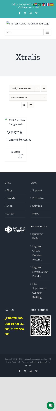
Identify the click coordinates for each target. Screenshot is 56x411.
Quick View (20, 156)
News (35, 213)
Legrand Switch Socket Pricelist (40, 271)
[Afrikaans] (35, 4)
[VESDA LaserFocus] (15, 122)
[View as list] (31, 105)
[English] (44, 4)
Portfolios (38, 198)
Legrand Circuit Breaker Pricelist (37, 252)
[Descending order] (44, 88)
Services (37, 206)
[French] (48, 4)
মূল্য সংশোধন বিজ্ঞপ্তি (37, 236)
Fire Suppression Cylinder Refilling (39, 290)
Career (10, 213)
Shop (10, 206)
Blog (9, 190)
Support (37, 190)
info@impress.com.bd (28, 7)
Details (17, 152)
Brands (11, 198)
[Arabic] (39, 4)
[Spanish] (52, 4)
